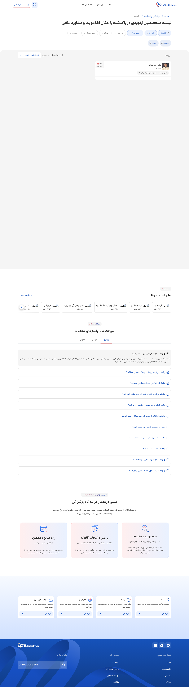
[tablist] (94, 340)
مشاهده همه (26, 295)
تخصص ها (87, 4)
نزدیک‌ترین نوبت (32, 55)
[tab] (106, 340)
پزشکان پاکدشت (152, 16)
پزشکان (100, 4)
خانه (109, 4)
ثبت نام (165, 613)
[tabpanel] (94, 412)
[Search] (35, 5)
